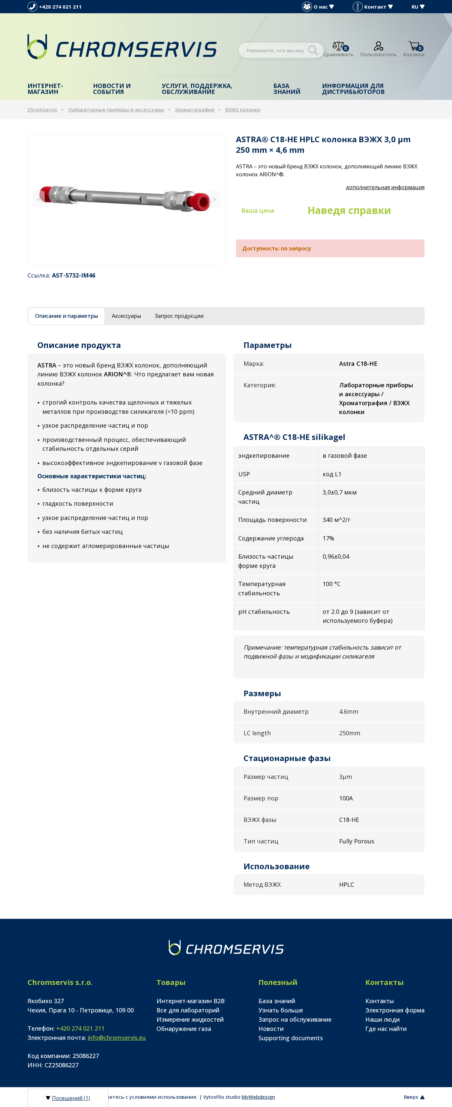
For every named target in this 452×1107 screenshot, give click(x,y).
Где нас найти (386, 1029)
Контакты (379, 1001)
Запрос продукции (179, 315)
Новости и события (112, 89)
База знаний (286, 89)
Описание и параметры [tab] (66, 315)
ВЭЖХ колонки (242, 109)
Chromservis (42, 109)
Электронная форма (395, 1010)
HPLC (346, 884)
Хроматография (194, 109)
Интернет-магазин (45, 89)
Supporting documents (290, 1038)
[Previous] (38, 199)
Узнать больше (280, 1010)
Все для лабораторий (188, 1010)
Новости (271, 1029)
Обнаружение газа (184, 1029)
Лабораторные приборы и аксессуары (116, 109)
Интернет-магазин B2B (191, 1001)
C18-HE (349, 820)
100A (346, 798)
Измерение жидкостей (190, 1019)
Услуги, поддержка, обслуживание (197, 89)
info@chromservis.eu (117, 1038)
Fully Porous (356, 841)
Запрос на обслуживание (295, 1019)
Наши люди (382, 1019)
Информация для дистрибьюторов (353, 89)
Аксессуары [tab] (126, 315)
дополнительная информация (385, 187)
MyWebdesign (258, 1096)
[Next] (215, 199)
